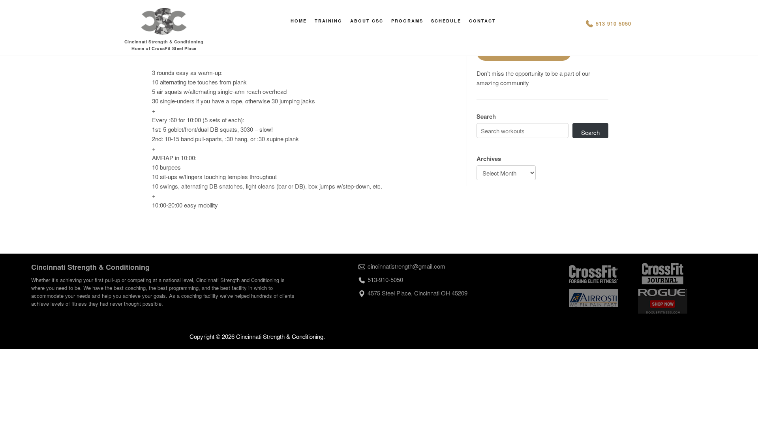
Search (486, 116)
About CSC (366, 21)
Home (299, 21)
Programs (407, 21)
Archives (489, 158)
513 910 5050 (613, 23)
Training (328, 21)
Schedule (446, 21)
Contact (482, 21)
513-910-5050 (385, 279)
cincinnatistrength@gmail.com (406, 266)
